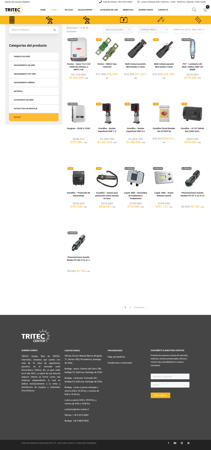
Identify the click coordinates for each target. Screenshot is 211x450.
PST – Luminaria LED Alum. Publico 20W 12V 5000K (192, 67)
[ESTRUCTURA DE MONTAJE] (161, 20)
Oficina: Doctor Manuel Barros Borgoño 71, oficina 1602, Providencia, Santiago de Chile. (83, 359)
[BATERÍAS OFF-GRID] (124, 20)
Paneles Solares (22, 56)
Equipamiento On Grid (24, 65)
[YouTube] (175, 443)
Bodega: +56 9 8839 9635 (77, 421)
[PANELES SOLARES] (12, 20)
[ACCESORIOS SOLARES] (198, 20)
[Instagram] (188, 443)
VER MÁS (78, 45)
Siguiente (139, 307)
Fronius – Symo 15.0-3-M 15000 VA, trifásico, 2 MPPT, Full (78, 67)
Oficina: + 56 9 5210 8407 (77, 415)
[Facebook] (168, 443)
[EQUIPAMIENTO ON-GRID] (49, 20)
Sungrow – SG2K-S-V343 (78, 128)
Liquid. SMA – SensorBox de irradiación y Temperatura (135, 196)
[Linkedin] (182, 443)
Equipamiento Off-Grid (25, 74)
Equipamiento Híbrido (24, 82)
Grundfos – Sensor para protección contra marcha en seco (107, 196)
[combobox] (153, 29)
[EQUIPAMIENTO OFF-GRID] (86, 20)
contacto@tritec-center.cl (77, 409)
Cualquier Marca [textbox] (148, 29)
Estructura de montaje (25, 108)
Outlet (17, 117)
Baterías (18, 91)
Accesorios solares (24, 100)
